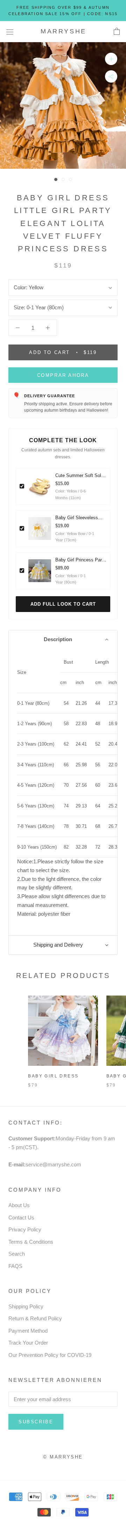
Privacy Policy (24, 1229)
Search (16, 1254)
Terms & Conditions (30, 1242)
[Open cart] (117, 31)
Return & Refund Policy (35, 1318)
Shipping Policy (25, 1306)
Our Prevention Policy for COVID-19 (49, 1355)
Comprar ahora (63, 375)
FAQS (15, 1266)
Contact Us (21, 1217)
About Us (19, 1205)
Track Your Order (28, 1343)
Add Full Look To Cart (63, 604)
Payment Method (28, 1331)
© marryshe (63, 1457)
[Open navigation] (9, 31)
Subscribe (36, 1421)
